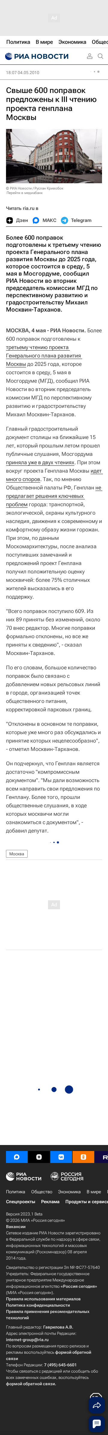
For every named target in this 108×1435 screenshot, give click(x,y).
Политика (15, 1191)
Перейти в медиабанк (25, 193)
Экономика (69, 1191)
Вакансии (16, 1226)
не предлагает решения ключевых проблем (54, 495)
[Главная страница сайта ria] (36, 56)
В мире (94, 1191)
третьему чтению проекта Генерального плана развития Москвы (44, 355)
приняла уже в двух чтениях (40, 462)
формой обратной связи (30, 1383)
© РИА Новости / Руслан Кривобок (34, 188)
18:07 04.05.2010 (22, 72)
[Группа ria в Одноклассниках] (83, 1157)
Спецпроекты (20, 1201)
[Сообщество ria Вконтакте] (61, 1157)
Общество (41, 1191)
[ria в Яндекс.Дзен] (39, 1157)
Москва (16, 853)
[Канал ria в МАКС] (17, 1157)
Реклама (50, 1201)
